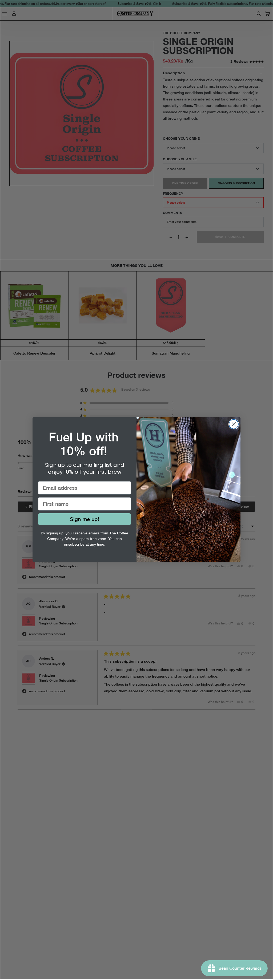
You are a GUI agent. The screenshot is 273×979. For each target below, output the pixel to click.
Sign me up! (84, 519)
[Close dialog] (233, 424)
